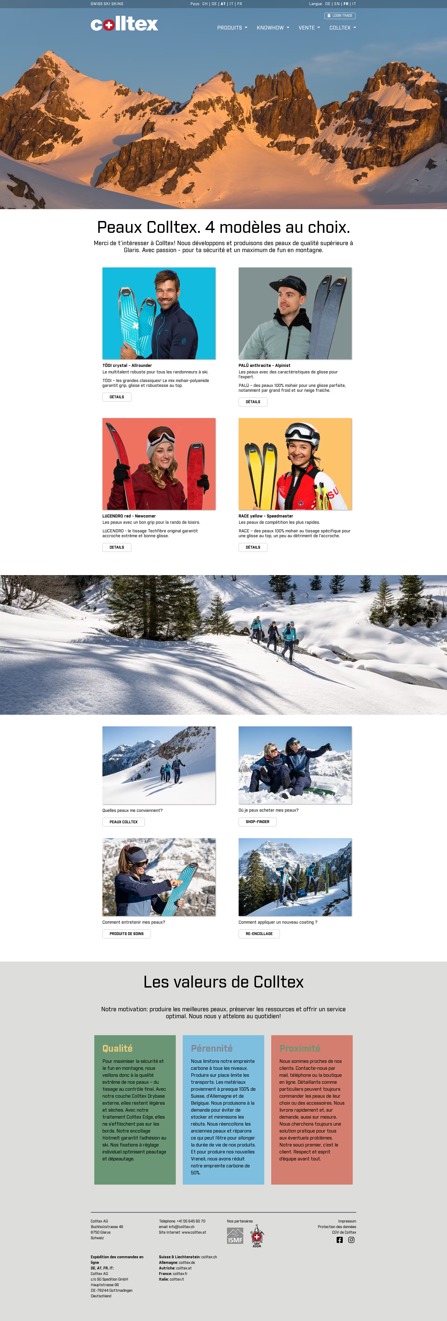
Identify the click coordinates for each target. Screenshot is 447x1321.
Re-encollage (259, 934)
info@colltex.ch (181, 1227)
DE (214, 4)
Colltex (340, 28)
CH (205, 4)
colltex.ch (209, 1257)
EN (337, 4)
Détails (117, 397)
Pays (194, 4)
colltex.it (177, 1279)
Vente (307, 28)
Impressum (347, 1221)
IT (232, 4)
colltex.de (187, 1263)
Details (117, 547)
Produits (230, 28)
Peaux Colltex (124, 822)
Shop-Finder (257, 822)
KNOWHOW (271, 28)
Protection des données (337, 1227)
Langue (315, 4)
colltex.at (184, 1268)
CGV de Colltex (344, 1232)
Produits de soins (127, 934)
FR (239, 4)
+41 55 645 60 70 (191, 1221)
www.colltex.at (194, 1232)
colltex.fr (180, 1274)
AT (223, 4)
